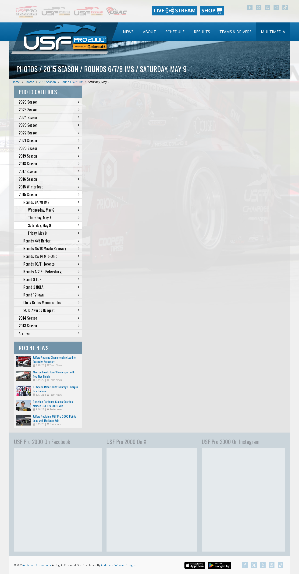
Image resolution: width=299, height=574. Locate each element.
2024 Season (28, 117)
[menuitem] (128, 31)
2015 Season (47, 82)
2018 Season (28, 163)
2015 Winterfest (31, 187)
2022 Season (28, 133)
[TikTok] (285, 7)
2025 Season (28, 109)
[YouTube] (267, 7)
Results (202, 31)
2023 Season (28, 125)
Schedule (175, 31)
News (128, 31)
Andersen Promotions (37, 565)
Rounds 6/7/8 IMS (72, 82)
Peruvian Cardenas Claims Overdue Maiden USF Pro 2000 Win (53, 404)
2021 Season (28, 140)
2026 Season (28, 102)
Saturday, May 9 (98, 82)
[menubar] (204, 31)
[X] (258, 7)
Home (16, 82)
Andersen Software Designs (118, 565)
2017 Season (28, 171)
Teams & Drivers (235, 31)
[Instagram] (276, 7)
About (149, 31)
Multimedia (273, 31)
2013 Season (28, 326)
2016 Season (28, 179)
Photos (29, 82)
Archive (24, 333)
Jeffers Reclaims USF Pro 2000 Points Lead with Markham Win (54, 418)
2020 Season (28, 148)
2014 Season (28, 318)
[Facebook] (250, 7)
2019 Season (28, 156)
